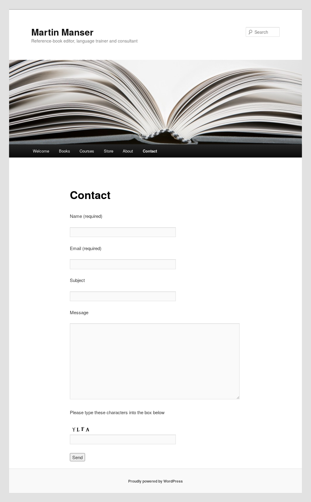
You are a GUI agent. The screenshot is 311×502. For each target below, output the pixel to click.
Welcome (41, 151)
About (128, 151)
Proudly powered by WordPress (155, 481)
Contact (150, 151)
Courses (87, 151)
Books (64, 151)
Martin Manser (62, 31)
